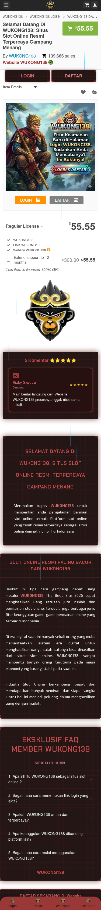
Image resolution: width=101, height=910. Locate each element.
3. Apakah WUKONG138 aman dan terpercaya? (50, 817)
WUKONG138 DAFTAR (84, 16)
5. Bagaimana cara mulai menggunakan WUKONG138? (50, 855)
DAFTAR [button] (62, 200)
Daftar (37, 906)
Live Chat (88, 906)
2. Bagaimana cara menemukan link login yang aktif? (50, 798)
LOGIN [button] (26, 200)
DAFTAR (73, 76)
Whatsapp (63, 906)
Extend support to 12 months (54, 260)
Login (12, 906)
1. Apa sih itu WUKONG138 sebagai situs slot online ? (50, 778)
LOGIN (27, 76)
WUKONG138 (13, 16)
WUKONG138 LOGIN (45, 16)
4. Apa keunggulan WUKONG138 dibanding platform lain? (50, 836)
